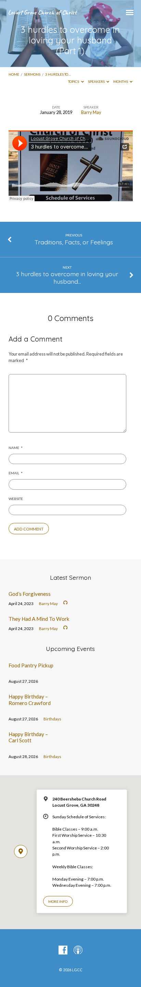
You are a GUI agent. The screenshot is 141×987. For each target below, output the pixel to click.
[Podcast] (78, 950)
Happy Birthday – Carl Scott (28, 737)
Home (14, 74)
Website (16, 499)
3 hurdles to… (57, 74)
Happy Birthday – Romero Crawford (30, 699)
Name (16, 448)
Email (16, 473)
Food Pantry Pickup (31, 665)
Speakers (96, 81)
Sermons (32, 74)
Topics (74, 81)
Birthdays (52, 719)
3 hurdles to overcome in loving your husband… (67, 277)
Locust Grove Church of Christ (42, 12)
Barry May (91, 112)
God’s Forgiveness (30, 594)
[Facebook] (63, 950)
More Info (57, 901)
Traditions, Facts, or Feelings (74, 242)
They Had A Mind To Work (39, 619)
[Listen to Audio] (65, 603)
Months (121, 81)
